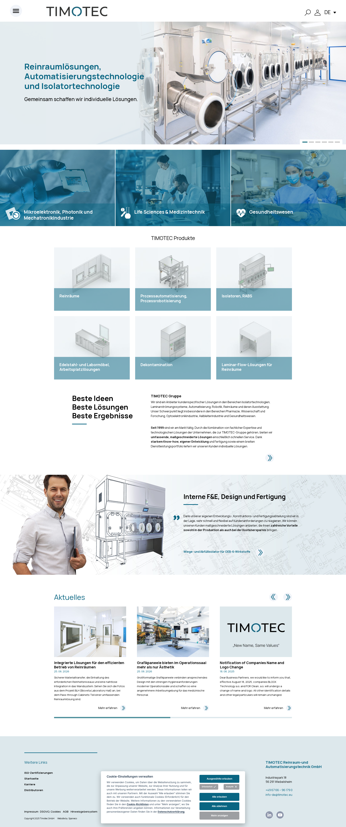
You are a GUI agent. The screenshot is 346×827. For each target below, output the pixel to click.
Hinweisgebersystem (84, 811)
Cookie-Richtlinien (138, 804)
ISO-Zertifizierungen (38, 773)
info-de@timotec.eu (279, 795)
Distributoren (33, 790)
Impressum (31, 811)
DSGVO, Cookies (50, 811)
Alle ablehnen (219, 806)
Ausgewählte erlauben (219, 778)
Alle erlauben (219, 796)
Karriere (29, 784)
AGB (65, 811)
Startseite (31, 778)
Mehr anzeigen (219, 815)
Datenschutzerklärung (171, 811)
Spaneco (72, 818)
